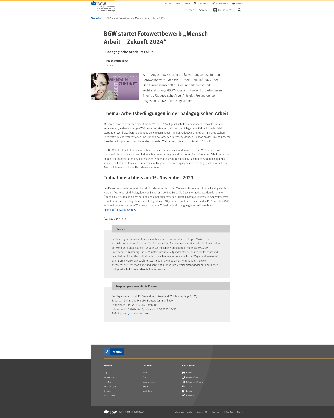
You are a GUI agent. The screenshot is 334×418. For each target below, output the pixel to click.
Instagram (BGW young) (194, 382)
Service (203, 10)
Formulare (107, 382)
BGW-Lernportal (109, 395)
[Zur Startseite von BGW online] (103, 6)
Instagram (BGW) (192, 377)
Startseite (96, 18)
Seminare (107, 391)
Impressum (216, 412)
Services (108, 365)
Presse (187, 3)
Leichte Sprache (202, 3)
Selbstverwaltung (149, 382)
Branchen (168, 3)
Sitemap (240, 412)
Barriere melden (202, 412)
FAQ (105, 372)
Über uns (146, 377)
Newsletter (190, 395)
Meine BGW (225, 10)
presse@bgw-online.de (133, 313)
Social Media (188, 365)
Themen (189, 10)
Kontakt (178, 3)
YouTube (189, 386)
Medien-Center (109, 377)
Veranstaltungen (110, 386)
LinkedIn (189, 372)
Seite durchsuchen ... (239, 10)
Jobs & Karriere (148, 391)
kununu (189, 391)
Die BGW (147, 365)
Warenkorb (239, 3)
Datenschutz (228, 412)
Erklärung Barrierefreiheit (184, 412)
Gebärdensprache (222, 3)
